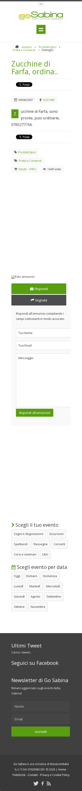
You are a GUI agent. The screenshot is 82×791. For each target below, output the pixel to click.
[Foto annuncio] (41, 277)
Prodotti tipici (47, 47)
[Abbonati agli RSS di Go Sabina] (49, 783)
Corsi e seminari (25, 554)
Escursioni (56, 534)
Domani (31, 576)
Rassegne (41, 544)
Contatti (33, 775)
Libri (45, 554)
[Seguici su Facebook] (42, 783)
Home (62, 769)
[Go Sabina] (17, 47)
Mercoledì (53, 586)
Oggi (17, 576)
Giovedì (19, 596)
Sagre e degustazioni (28, 534)
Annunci (27, 47)
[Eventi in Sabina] (41, 3)
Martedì (34, 586)
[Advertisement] (41, 218)
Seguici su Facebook (35, 662)
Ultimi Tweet (26, 645)
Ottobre (19, 607)
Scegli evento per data (41, 567)
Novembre (38, 607)
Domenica (50, 576)
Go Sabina (20, 764)
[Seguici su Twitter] (35, 783)
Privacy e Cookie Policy (54, 775)
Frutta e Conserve (24, 50)
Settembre (53, 596)
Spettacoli (21, 544)
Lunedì (18, 586)
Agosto (35, 596)
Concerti (59, 544)
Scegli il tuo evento (36, 525)
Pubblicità (19, 775)
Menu (41, 29)
